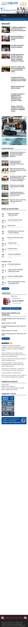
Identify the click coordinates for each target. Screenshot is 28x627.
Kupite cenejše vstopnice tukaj (9, 389)
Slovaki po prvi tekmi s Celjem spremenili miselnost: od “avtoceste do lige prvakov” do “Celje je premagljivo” (18, 178)
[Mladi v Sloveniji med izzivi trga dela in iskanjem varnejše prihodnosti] (5, 170)
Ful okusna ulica (12, 248)
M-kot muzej (11, 225)
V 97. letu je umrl (16, 298)
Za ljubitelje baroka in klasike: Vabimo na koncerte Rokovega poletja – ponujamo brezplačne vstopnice (17, 58)
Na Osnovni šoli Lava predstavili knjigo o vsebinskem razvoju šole (17, 162)
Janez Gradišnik (18, 301)
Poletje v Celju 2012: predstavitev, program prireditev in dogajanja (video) (18, 108)
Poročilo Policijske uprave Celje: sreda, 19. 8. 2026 (14, 334)
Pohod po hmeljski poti (14, 254)
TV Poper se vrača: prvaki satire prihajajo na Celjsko (17, 186)
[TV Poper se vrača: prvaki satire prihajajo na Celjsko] (5, 187)
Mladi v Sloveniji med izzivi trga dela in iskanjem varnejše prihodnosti (18, 170)
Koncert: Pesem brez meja (15, 237)
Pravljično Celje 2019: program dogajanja (17, 46)
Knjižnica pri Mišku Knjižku (15, 276)
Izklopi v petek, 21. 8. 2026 (9, 323)
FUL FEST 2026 (12, 243)
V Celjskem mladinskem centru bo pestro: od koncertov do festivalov (18, 28)
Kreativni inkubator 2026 (15, 220)
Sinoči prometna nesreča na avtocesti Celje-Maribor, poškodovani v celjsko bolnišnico (17, 154)
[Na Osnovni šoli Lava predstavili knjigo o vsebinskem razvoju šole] (5, 163)
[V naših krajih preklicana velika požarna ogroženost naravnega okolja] (5, 194)
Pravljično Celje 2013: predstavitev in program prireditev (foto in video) (18, 79)
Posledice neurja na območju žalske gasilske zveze (18, 200)
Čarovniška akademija (14, 264)
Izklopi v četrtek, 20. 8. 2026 (9, 330)
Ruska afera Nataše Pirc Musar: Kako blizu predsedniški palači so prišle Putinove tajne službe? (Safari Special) (13, 364)
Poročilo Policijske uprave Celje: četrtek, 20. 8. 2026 (14, 326)
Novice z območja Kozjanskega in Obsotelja (13, 388)
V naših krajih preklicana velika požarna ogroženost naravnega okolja (17, 194)
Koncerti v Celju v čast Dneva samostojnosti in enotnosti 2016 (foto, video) (18, 69)
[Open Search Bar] (26, 16)
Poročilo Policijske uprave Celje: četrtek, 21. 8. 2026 (14, 319)
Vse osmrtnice (6, 308)
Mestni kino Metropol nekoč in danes (17, 87)
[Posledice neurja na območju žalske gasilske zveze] (5, 202)
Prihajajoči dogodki (10, 209)
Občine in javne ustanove (8, 386)
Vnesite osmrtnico (16, 308)
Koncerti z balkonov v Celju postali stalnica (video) (17, 37)
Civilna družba (5, 384)
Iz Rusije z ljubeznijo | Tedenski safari (11, 372)
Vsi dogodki (5, 288)
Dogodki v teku (6, 261)
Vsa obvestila (5, 338)
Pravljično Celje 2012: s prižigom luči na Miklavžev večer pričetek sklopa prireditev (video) (18, 97)
